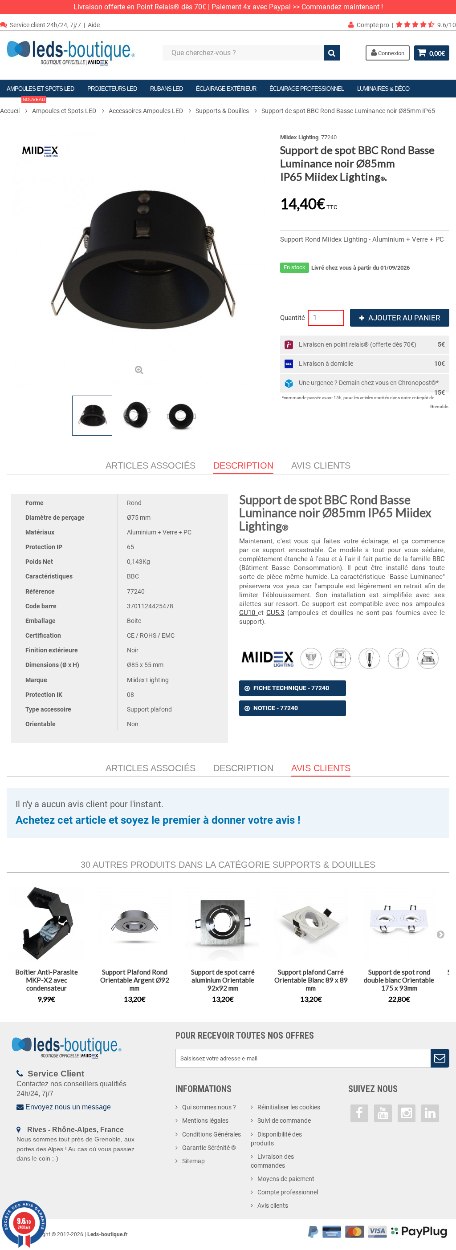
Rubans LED (166, 88)
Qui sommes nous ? (209, 1107)
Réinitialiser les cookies (288, 1107)
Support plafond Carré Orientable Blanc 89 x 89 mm (311, 980)
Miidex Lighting (299, 137)
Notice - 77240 (275, 708)
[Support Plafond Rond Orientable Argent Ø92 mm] (134, 923)
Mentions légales (205, 1120)
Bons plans (26, 104)
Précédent (16, 415)
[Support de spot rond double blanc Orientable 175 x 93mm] (399, 923)
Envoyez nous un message (68, 1107)
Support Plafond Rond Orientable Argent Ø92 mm (134, 980)
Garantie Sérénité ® (209, 1147)
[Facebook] (359, 1113)
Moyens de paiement (285, 1178)
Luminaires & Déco (383, 88)
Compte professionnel (287, 1192)
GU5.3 (275, 613)
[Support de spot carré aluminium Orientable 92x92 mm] (222, 923)
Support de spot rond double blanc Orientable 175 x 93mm (399, 980)
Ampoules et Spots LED (40, 88)
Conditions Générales (211, 1134)
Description (243, 768)
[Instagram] (406, 1113)
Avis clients (320, 465)
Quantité (292, 318)
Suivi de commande (284, 1120)
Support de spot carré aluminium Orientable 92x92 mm (223, 980)
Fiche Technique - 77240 (291, 688)
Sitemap (193, 1161)
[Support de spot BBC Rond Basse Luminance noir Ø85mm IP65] (92, 416)
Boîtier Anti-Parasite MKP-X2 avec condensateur (46, 980)
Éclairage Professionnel (306, 88)
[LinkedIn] (430, 1113)
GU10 (248, 613)
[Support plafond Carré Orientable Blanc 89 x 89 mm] (310, 923)
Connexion (390, 53)
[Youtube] (383, 1113)
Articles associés (150, 465)
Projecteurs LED (112, 88)
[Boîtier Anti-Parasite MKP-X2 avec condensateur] (46, 923)
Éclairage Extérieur (226, 88)
